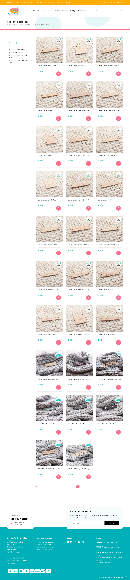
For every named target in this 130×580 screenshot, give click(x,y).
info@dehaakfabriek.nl (15, 547)
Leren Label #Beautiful (107, 334)
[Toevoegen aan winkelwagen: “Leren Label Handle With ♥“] (88, 253)
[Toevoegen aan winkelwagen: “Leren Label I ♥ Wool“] (118, 208)
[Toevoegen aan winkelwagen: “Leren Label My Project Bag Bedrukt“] (88, 476)
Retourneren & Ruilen (44, 549)
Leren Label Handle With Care (49, 245)
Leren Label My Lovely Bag (78, 155)
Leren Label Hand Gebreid (48, 289)
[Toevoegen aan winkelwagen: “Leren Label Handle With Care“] (58, 253)
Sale (95, 11)
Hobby (72, 11)
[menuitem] (107, 2)
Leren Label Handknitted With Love (112, 245)
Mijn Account (107, 2)
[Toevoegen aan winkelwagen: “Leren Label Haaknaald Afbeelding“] (88, 297)
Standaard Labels (30, 25)
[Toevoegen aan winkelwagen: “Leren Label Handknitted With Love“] (118, 253)
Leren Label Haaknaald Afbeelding (81, 289)
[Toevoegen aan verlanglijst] (60, 38)
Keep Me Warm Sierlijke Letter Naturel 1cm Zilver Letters (60, 469)
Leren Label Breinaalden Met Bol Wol (82, 334)
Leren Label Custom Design (48, 334)
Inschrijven (112, 523)
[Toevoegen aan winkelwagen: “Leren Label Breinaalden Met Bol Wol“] (88, 342)
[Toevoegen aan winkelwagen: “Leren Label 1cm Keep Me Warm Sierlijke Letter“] (58, 387)
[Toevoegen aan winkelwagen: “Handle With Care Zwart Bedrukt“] (118, 387)
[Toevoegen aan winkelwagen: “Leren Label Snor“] (58, 163)
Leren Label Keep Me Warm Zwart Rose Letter (86, 379)
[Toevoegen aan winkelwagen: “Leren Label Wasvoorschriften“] (118, 73)
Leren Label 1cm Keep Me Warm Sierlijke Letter (56, 379)
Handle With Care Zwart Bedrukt (111, 379)
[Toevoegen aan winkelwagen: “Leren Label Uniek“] (58, 118)
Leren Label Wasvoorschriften (109, 66)
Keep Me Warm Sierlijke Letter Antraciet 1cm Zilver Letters (91, 424)
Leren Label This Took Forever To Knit (83, 110)
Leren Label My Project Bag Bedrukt (82, 469)
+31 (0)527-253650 (20, 519)
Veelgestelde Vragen (44, 544)
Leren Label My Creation (107, 289)
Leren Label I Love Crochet (78, 200)
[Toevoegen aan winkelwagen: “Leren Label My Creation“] (118, 297)
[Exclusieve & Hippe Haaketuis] (109, 542)
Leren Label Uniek (45, 110)
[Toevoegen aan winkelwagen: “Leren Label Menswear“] (118, 163)
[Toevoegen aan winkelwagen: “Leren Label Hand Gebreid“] (58, 297)
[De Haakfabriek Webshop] (14, 11)
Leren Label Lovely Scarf (47, 200)
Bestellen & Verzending (45, 547)
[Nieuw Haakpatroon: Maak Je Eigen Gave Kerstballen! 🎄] (109, 557)
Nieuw (35, 11)
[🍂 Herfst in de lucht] (109, 561)
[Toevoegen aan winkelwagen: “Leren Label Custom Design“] (58, 342)
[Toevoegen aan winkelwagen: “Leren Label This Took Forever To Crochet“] (118, 118)
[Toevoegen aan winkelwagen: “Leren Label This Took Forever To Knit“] (88, 118)
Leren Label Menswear (106, 155)
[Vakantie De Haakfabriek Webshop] (109, 547)
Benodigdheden (84, 11)
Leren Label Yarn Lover (47, 66)
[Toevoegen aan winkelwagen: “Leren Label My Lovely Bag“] (88, 163)
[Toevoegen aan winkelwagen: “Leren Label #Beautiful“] (118, 342)
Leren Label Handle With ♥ (78, 245)
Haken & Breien (61, 11)
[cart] (121, 11)
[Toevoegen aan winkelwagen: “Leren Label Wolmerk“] (88, 73)
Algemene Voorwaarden (45, 542)
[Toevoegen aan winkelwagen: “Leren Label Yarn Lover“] (58, 73)
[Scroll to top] (126, 576)
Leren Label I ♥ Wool (106, 200)
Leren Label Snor (44, 155)
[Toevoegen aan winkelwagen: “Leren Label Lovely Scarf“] (58, 208)
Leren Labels (47, 11)
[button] (119, 11)
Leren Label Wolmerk (76, 66)
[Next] (120, 487)
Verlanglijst (118, 2)
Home (9, 25)
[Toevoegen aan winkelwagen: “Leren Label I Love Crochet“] (88, 208)
